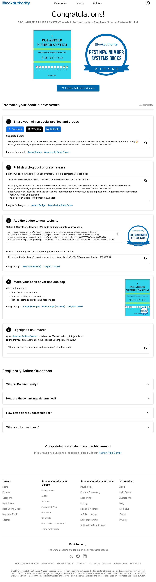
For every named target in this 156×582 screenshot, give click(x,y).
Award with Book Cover (56, 152)
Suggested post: (15, 136)
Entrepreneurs (48, 490)
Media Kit (124, 508)
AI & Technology (88, 514)
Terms (122, 514)
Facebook (17, 129)
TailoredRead (48, 563)
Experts (80, 3)
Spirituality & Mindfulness (92, 525)
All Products (135, 563)
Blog (121, 503)
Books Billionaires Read (53, 523)
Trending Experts (50, 529)
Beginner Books (10, 514)
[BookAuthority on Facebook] (78, 556)
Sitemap (6, 519)
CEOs (44, 496)
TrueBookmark (120, 563)
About (122, 486)
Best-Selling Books (11, 508)
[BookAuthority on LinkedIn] (85, 556)
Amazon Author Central (25, 336)
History (83, 503)
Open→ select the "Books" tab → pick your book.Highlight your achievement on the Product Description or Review (45, 338)
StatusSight (95, 563)
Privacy (123, 519)
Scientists (46, 518)
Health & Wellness (89, 508)
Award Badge (35, 152)
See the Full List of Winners (80, 88)
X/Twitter (36, 129)
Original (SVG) (75, 306)
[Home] (16, 3)
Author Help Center (110, 452)
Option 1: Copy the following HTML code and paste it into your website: (44, 227)
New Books (8, 503)
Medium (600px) (32, 266)
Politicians (46, 512)
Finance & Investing (90, 492)
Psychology (86, 486)
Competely (81, 563)
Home (5, 486)
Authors (97, 3)
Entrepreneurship (89, 519)
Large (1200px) (52, 266)
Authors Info (125, 497)
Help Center (125, 492)
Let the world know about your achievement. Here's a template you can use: (47, 173)
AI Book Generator (65, 563)
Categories (60, 3)
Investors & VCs (49, 507)
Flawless (107, 563)
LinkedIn (54, 129)
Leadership (86, 497)
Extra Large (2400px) (53, 306)
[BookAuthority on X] (71, 556)
